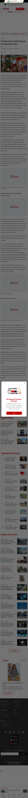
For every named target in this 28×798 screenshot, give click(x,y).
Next (14, 413)
